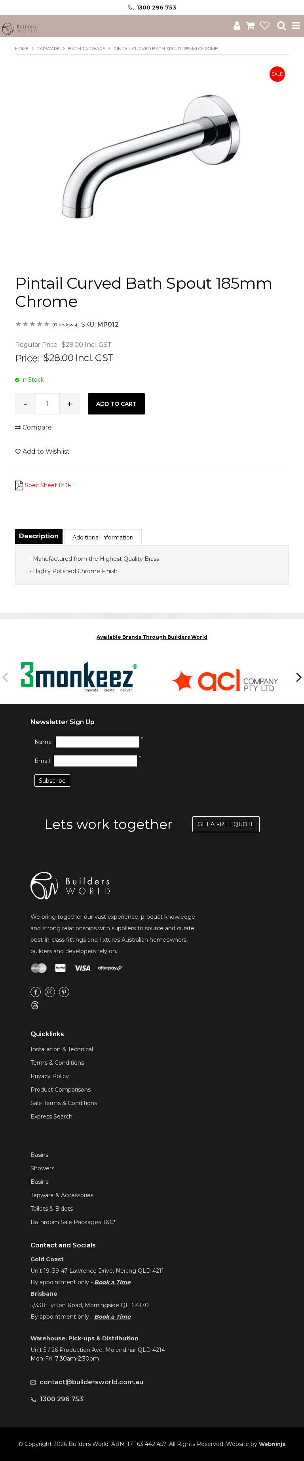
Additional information (102, 537)
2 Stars (25, 324)
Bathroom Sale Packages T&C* (73, 1222)
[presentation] (6, 676)
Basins (39, 1154)
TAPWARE (48, 48)
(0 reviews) (64, 324)
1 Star (18, 324)
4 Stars (40, 324)
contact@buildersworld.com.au (91, 1382)
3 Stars (32, 324)
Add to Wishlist (46, 451)
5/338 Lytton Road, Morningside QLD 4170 (89, 1305)
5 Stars (47, 324)
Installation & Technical (61, 1049)
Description (39, 536)
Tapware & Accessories (61, 1195)
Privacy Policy (49, 1076)
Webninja (272, 1444)
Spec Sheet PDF (48, 485)
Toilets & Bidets (51, 1208)
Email (42, 761)
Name (43, 742)
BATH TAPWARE (86, 48)
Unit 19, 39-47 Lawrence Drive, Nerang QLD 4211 (97, 1270)
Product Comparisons (60, 1089)
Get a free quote (226, 824)
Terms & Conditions (57, 1062)
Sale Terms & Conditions (63, 1103)
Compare (37, 427)
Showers (42, 1168)
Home (21, 48)
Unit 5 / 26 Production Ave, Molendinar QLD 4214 (97, 1349)
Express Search (51, 1116)
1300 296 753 (156, 7)
